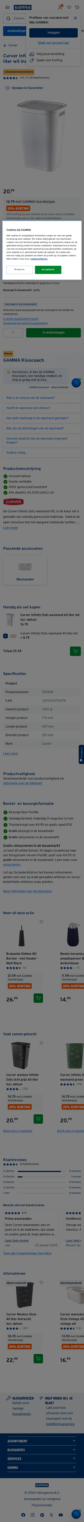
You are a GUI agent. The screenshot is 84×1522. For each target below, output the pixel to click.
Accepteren (48, 270)
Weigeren (19, 270)
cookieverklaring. (39, 259)
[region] (42, 250)
